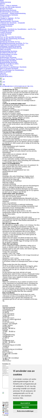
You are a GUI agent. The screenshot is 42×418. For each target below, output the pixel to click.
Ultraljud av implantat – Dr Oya (10, 18)
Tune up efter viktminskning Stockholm (12, 38)
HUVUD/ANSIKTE (6, 19)
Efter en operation (5, 72)
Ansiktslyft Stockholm (7, 24)
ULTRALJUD (4, 16)
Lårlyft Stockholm (5, 34)
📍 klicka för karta (8, 413)
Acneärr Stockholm (6, 56)
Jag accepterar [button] (25, 403)
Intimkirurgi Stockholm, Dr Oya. (10, 42)
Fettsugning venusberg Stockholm (10, 46)
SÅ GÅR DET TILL (6, 65)
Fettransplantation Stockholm (9, 15)
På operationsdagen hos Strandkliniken (12, 70)
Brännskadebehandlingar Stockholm (11, 59)
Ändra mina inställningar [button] (25, 411)
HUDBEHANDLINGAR (8, 53)
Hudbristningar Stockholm (8, 57)
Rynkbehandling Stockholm (8, 51)
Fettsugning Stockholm (7, 31)
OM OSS (3, 73)
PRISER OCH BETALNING (9, 64)
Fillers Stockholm (5, 49)
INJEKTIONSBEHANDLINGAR (11, 48)
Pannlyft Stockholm (6, 26)
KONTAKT (4, 75)
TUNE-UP (3, 35)
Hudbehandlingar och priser (8, 54)
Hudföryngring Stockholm (8, 60)
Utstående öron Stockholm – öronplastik (12, 23)
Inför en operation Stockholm (9, 68)
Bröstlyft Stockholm (6, 8)
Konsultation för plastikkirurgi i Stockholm (13, 67)
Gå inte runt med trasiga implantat (10, 7)
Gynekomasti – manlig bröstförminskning (13, 13)
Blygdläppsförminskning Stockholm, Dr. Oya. (14, 43)
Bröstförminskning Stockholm (9, 12)
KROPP (2, 27)
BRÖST (2, 4)
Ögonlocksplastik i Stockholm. (9, 21)
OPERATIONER (5, 2)
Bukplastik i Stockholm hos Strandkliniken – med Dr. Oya (18, 29)
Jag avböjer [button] (25, 407)
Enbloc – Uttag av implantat (8, 5)
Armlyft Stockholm (6, 32)
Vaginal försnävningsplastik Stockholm (12, 45)
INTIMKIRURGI (5, 40)
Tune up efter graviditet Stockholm (10, 37)
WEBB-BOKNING (6, 76)
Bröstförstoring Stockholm (8, 10)
